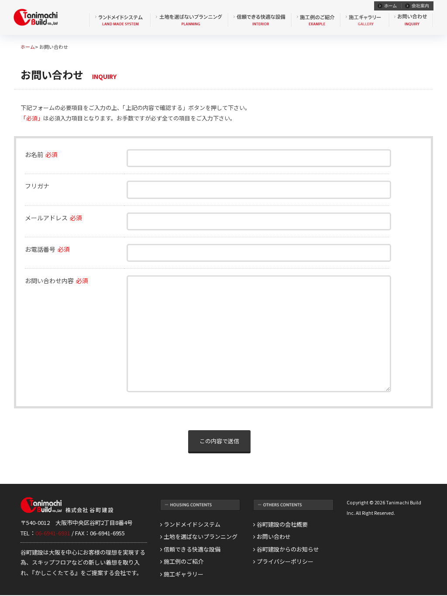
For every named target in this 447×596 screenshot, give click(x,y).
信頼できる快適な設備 (191, 549)
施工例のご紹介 (182, 561)
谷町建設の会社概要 (281, 524)
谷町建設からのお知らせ (287, 549)
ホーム (28, 46)
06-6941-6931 (52, 533)
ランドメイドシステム (191, 524)
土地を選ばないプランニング (199, 536)
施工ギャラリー (182, 574)
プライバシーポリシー (284, 561)
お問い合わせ (273, 536)
